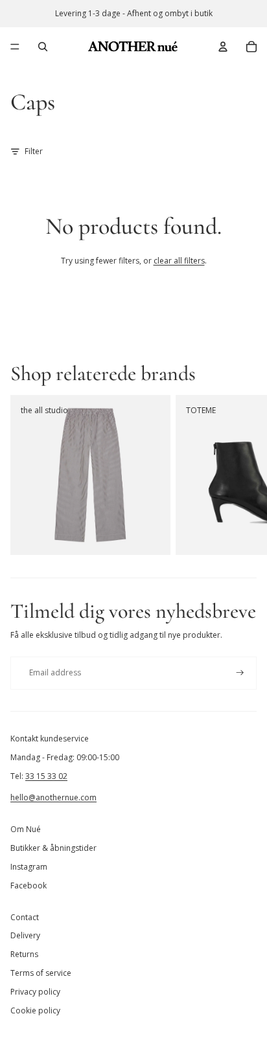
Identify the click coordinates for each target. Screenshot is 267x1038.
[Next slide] (242, 475)
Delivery (25, 935)
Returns (24, 954)
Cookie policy (35, 1010)
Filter (34, 151)
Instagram (28, 866)
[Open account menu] (223, 46)
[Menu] (15, 47)
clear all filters (179, 260)
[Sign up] (240, 673)
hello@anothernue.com (53, 797)
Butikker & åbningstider (53, 847)
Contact (24, 917)
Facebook (28, 885)
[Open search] (43, 46)
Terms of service (40, 972)
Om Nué (25, 829)
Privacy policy (35, 991)
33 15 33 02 (46, 776)
